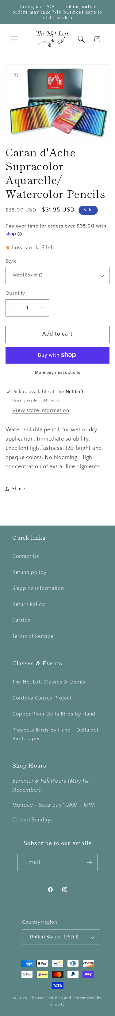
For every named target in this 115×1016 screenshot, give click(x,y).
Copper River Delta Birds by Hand (53, 714)
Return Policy (28, 604)
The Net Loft (42, 998)
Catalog (21, 620)
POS (59, 998)
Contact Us (25, 556)
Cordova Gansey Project (42, 698)
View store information (40, 410)
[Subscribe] (89, 862)
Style (11, 261)
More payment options (57, 372)
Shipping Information (38, 588)
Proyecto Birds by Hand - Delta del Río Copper (55, 734)
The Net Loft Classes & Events (49, 682)
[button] (15, 39)
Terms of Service (33, 636)
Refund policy (29, 572)
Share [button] (18, 488)
